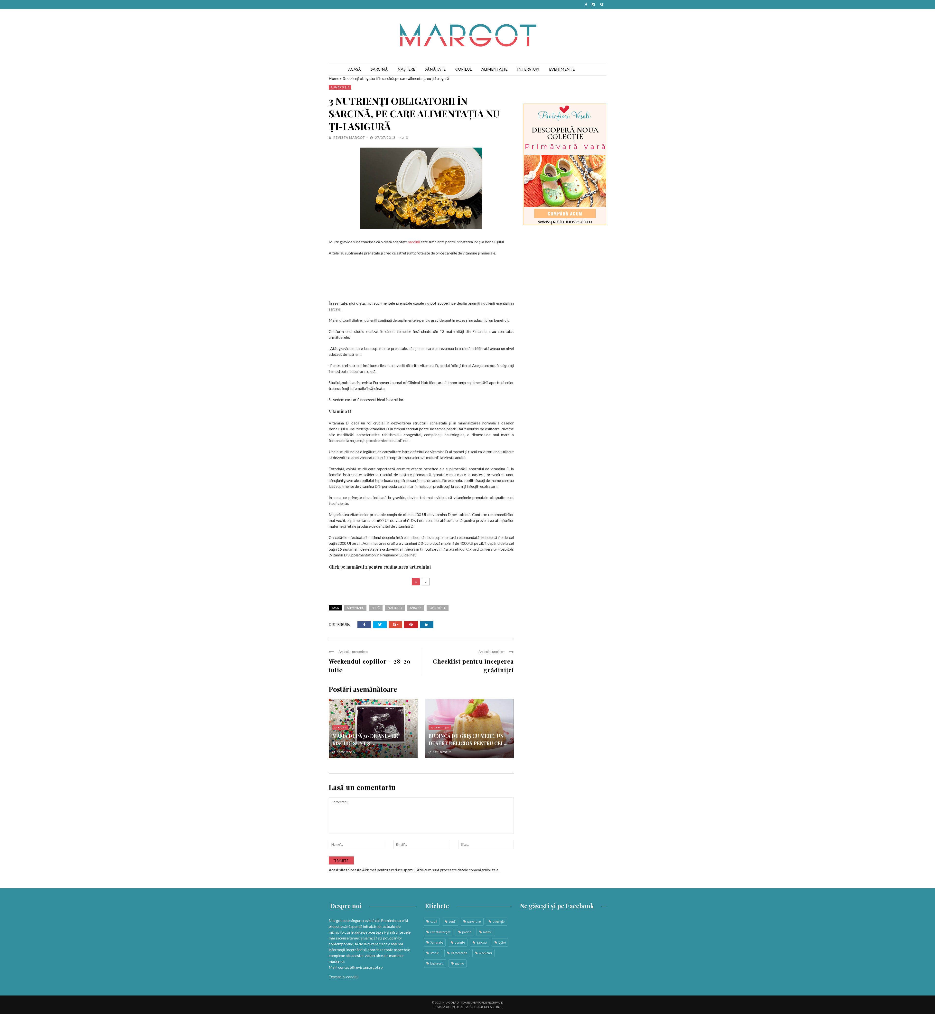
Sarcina (415, 607)
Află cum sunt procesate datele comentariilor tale (457, 869)
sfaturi (434, 953)
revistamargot (440, 932)
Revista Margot (349, 138)
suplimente (438, 607)
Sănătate (435, 69)
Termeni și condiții (343, 976)
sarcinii (414, 241)
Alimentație (494, 69)
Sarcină (379, 69)
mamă (487, 932)
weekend (485, 953)
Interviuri (528, 69)
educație (499, 921)
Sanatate (436, 942)
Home (334, 78)
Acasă (354, 69)
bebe (502, 942)
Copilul (463, 69)
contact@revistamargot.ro (360, 967)
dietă (376, 607)
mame (459, 963)
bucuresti (436, 963)
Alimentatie (355, 607)
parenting (474, 921)
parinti (466, 932)
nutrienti (395, 607)
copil (433, 921)
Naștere (406, 69)
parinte (460, 942)
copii (452, 921)
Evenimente (562, 69)
